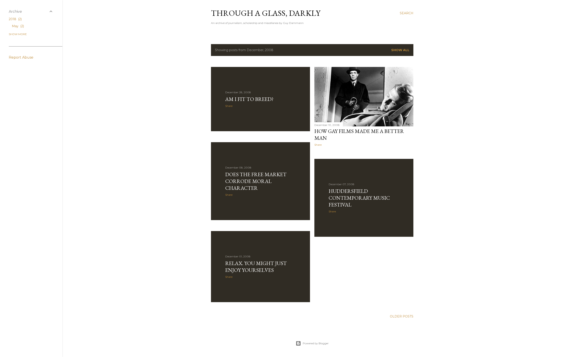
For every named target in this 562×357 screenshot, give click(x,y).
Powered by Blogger (316, 343)
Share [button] (228, 106)
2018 (15, 19)
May (17, 26)
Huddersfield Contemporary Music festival (359, 198)
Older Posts (401, 316)
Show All (400, 50)
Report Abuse (21, 57)
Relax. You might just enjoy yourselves (256, 266)
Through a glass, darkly (265, 13)
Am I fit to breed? (249, 99)
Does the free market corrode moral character (255, 181)
